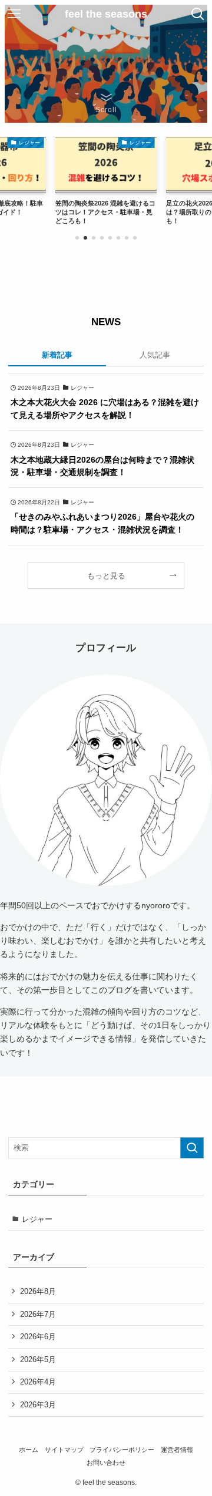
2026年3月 (38, 1404)
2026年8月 (38, 1291)
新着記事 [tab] (57, 355)
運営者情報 (177, 1449)
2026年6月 (38, 1336)
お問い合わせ (106, 1462)
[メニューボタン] (14, 14)
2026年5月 (38, 1359)
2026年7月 (38, 1314)
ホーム (28, 1449)
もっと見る (106, 575)
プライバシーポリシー (122, 1449)
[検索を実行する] (192, 1147)
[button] (77, 238)
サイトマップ (64, 1449)
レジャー (37, 1219)
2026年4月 (38, 1381)
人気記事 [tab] (155, 355)
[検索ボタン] (198, 14)
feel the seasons (106, 14)
